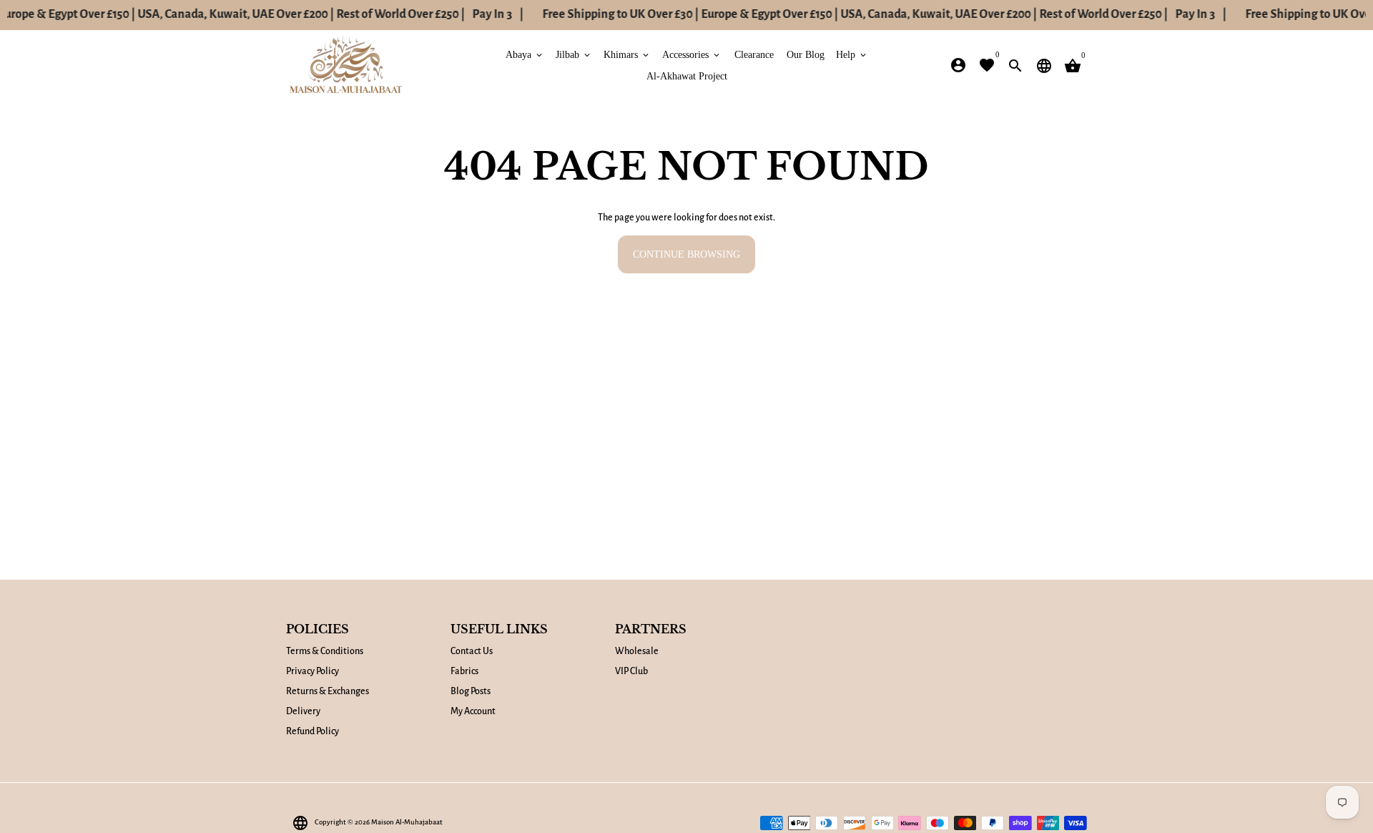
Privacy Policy (312, 671)
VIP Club (631, 671)
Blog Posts (471, 691)
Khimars (627, 54)
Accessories (692, 54)
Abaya (525, 54)
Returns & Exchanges (327, 691)
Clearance (754, 54)
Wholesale (637, 651)
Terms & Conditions (324, 651)
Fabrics (464, 671)
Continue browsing (686, 254)
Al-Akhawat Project (686, 75)
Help (852, 54)
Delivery (303, 711)
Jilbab (574, 54)
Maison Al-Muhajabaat (407, 822)
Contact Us (472, 651)
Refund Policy (312, 731)
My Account (473, 711)
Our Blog (806, 54)
